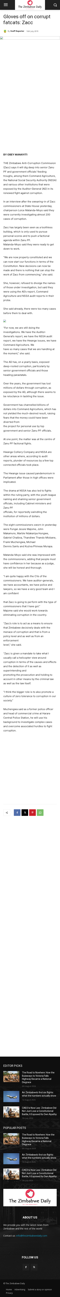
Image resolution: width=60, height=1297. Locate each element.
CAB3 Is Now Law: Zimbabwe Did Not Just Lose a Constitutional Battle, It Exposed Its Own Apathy (39, 1111)
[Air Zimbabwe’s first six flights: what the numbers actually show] (11, 1096)
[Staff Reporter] (5, 31)
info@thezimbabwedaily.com (31, 1235)
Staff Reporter (17, 31)
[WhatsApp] (40, 812)
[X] (25, 812)
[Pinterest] (32, 812)
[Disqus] (30, 862)
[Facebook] (17, 812)
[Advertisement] (30, 119)
